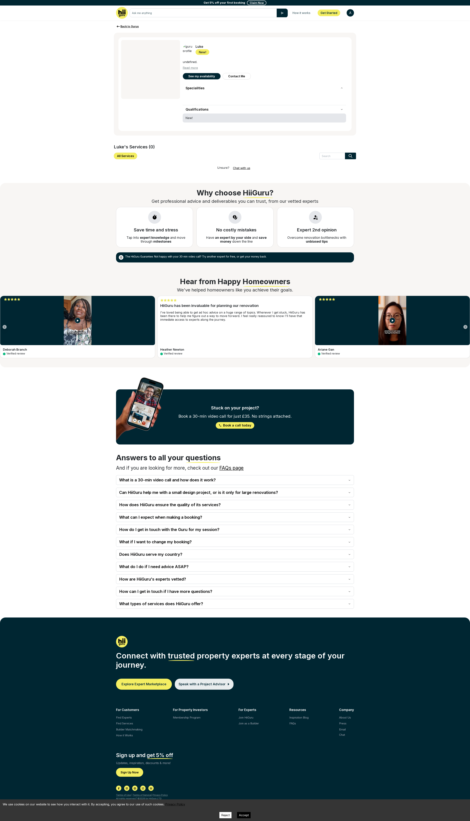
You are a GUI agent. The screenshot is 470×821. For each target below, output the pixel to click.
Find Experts (124, 717)
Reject (225, 815)
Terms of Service (142, 795)
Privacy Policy (160, 795)
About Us (345, 717)
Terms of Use (123, 795)
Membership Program (186, 717)
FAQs (292, 723)
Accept (244, 815)
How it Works (124, 735)
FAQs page (231, 468)
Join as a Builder (248, 723)
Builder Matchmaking (129, 729)
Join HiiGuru (245, 717)
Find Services (124, 723)
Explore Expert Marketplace (144, 684)
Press (342, 723)
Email (342, 729)
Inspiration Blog (299, 717)
